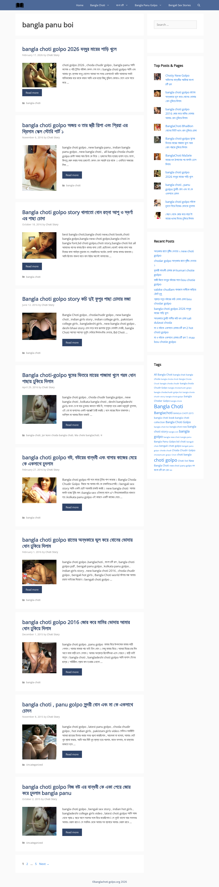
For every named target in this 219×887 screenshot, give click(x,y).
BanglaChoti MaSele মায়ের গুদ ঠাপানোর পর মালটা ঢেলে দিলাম (180, 159)
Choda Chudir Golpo (183, 450)
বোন (167, 470)
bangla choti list (161, 427)
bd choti (181, 441)
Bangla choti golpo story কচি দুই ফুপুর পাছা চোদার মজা (76, 298)
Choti (174, 454)
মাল (171, 470)
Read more (32, 92)
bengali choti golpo (170, 445)
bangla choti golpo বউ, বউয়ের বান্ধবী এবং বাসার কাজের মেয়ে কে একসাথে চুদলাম (79, 460)
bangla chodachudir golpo (180, 387)
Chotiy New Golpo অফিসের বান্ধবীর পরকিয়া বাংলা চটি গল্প (179, 79)
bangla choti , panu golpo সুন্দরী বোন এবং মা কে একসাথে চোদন (77, 707)
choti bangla (184, 454)
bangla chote (176, 401)
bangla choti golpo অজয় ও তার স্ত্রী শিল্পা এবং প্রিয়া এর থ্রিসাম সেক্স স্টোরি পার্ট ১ (75, 128)
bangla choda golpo (174, 396)
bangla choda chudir (169, 383)
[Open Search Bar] (199, 5)
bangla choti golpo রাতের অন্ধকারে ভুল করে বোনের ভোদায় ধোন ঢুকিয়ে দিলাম (77, 542)
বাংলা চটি (120, 5)
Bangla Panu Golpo (146, 5)
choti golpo (165, 460)
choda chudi (165, 450)
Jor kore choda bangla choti (57, 435)
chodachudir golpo (162, 454)
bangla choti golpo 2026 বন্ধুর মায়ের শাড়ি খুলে (69, 48)
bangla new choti (172, 437)
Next (44, 864)
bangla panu (185, 437)
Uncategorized (34, 764)
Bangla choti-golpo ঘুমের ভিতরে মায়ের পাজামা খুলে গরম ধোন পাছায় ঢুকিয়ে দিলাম (79, 378)
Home (79, 5)
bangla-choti (33, 103)
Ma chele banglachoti (87, 435)
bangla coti (173, 431)
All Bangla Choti (163, 374)
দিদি (193, 465)
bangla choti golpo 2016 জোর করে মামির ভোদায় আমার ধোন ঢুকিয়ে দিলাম (76, 625)
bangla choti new (178, 426)
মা (101, 435)
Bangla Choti (97, 5)
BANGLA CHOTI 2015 (183, 413)
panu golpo (186, 465)
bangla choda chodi (169, 379)
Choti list (183, 460)
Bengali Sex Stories (180, 5)
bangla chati (179, 374)
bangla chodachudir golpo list (168, 392)
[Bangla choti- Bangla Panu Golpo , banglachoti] (20, 5)
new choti (174, 465)
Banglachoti (163, 412)
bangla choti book (164, 417)
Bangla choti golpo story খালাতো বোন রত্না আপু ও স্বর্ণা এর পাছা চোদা (77, 215)
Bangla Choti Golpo (178, 422)
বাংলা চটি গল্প (159, 470)
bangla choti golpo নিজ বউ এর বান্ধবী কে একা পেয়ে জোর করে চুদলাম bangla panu (76, 789)
